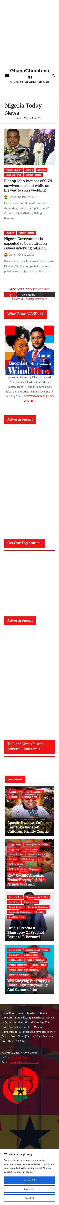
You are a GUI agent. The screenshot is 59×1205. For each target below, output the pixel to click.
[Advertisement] (29, 34)
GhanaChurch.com (29, 74)
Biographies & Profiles (37, 844)
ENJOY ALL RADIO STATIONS (29, 299)
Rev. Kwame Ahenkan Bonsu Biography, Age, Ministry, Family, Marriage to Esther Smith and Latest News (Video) (28, 884)
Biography (14, 849)
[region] (29, 1177)
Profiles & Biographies (20, 911)
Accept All (29, 1180)
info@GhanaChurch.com (24, 1062)
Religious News (13, 174)
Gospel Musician (36, 854)
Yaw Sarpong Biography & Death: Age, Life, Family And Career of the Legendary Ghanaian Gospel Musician (29, 989)
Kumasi (13, 859)
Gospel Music (16, 959)
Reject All (29, 1197)
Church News (15, 791)
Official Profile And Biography (24, 869)
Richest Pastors (33, 174)
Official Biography (30, 859)
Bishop (29, 169)
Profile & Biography (38, 906)
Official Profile (16, 864)
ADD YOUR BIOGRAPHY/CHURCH (29, 289)
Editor (12, 196)
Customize (29, 1188)
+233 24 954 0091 (18, 1057)
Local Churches (34, 791)
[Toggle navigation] (7, 75)
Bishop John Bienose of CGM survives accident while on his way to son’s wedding (28, 185)
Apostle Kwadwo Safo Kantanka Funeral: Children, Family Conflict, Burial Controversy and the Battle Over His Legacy (29, 833)
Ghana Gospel (31, 954)
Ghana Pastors (16, 854)
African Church (13, 169)
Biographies (15, 844)
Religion (41, 169)
